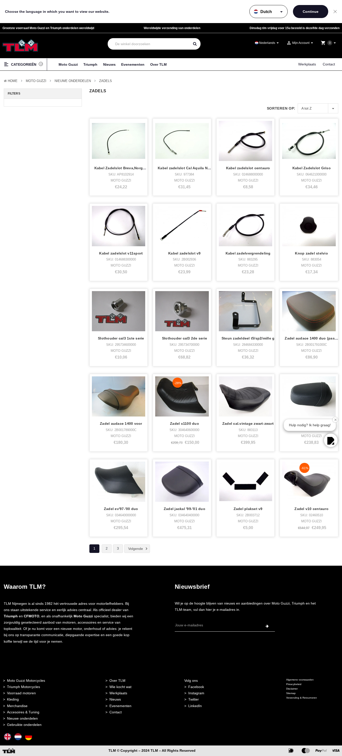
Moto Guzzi (68, 64)
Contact (329, 64)
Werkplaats (307, 64)
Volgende (136, 548)
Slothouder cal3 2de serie (184, 338)
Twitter (193, 699)
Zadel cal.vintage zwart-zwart (248, 424)
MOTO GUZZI (36, 81)
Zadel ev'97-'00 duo (121, 509)
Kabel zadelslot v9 (184, 253)
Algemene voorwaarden (300, 679)
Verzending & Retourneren (301, 697)
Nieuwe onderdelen (22, 718)
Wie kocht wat (120, 687)
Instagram (196, 693)
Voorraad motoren (21, 693)
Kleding (13, 699)
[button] (330, 440)
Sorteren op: (281, 108)
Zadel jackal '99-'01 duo (184, 509)
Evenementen (132, 64)
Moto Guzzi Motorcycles (26, 681)
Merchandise (17, 706)
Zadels (105, 81)
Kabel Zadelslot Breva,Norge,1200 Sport (129, 168)
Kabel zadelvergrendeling (248, 253)
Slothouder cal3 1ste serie (121, 338)
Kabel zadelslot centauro (248, 168)
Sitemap (291, 693)
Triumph (90, 64)
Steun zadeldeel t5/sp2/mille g (248, 338)
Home (13, 81)
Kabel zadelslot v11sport (121, 253)
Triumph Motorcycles (23, 687)
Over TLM (158, 64)
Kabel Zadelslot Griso (311, 168)
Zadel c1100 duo (184, 424)
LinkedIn (195, 706)
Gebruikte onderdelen (24, 725)
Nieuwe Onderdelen (73, 81)
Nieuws (109, 64)
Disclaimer (292, 688)
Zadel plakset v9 (248, 509)
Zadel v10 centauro (311, 509)
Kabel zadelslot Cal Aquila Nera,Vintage (193, 168)
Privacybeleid (293, 684)
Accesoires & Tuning (23, 712)
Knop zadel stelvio (311, 253)
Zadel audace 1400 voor (121, 424)
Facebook (196, 687)
